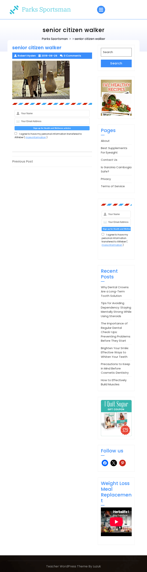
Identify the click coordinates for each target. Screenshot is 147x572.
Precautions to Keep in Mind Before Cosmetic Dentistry (115, 368)
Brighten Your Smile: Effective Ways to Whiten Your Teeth (115, 352)
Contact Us (109, 160)
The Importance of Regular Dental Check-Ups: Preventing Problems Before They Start (115, 332)
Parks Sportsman (55, 39)
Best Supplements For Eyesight (114, 150)
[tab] (101, 10)
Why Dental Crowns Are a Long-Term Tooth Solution (115, 291)
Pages (108, 130)
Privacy (106, 179)
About (105, 141)
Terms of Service (113, 186)
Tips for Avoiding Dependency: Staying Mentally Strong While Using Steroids (116, 309)
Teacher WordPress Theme (67, 566)
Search (116, 63)
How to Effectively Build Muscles (114, 382)
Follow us (112, 450)
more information (35, 137)
